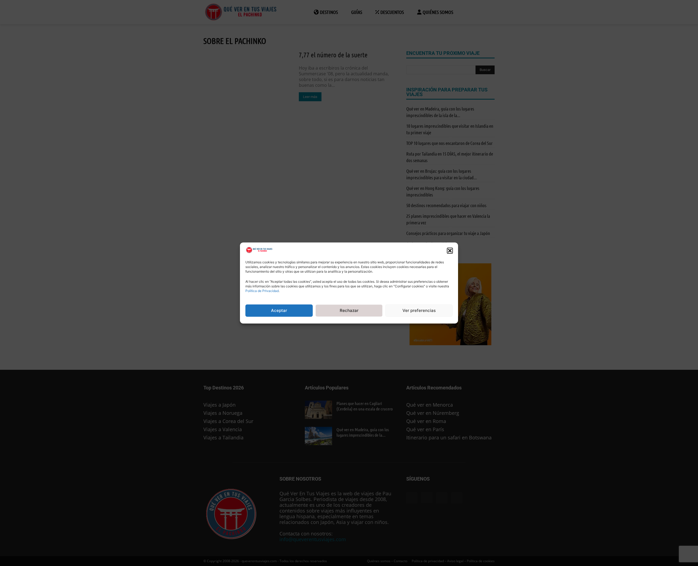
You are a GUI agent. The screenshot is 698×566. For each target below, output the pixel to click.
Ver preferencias (419, 310)
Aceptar (279, 310)
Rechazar (349, 310)
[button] (450, 250)
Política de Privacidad (262, 291)
